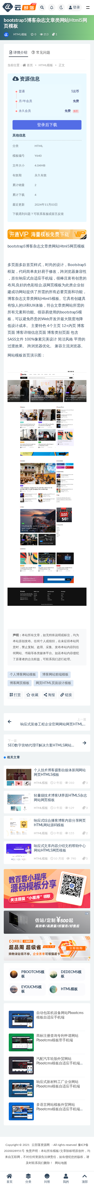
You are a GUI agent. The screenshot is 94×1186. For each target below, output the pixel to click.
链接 (68, 695)
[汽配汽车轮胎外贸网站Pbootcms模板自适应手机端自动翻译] (21, 1065)
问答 (47, 1181)
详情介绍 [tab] (20, 52)
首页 (30, 65)
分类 (28, 1181)
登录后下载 (47, 125)
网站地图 (61, 1162)
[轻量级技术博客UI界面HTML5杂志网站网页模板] (18, 802)
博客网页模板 (19, 683)
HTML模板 (20, 34)
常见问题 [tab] (43, 52)
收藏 (34, 695)
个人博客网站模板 (23, 674)
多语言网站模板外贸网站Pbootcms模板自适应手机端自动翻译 (59, 1109)
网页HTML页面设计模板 (53, 683)
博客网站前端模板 (55, 674)
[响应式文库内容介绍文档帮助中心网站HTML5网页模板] (18, 853)
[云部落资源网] (7, 34)
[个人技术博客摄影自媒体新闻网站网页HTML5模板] (18, 777)
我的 (66, 1181)
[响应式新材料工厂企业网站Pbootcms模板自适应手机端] (21, 1088)
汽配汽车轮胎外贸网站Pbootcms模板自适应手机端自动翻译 (59, 1063)
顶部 (85, 1181)
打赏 (17, 695)
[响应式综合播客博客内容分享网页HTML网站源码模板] (18, 827)
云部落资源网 (41, 1144)
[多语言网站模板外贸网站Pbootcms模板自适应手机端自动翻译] (21, 1111)
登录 (76, 7)
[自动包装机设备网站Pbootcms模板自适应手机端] (21, 1020)
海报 (51, 695)
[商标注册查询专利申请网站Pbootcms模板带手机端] (21, 1042)
